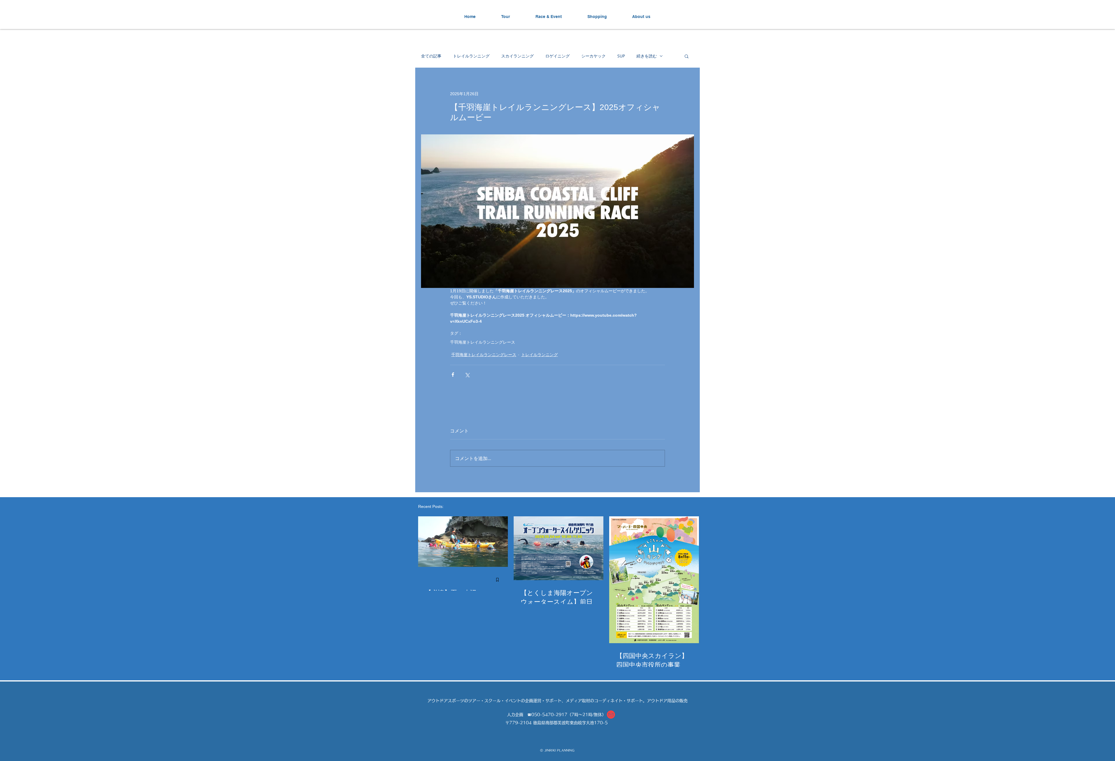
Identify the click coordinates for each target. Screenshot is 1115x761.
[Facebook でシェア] (453, 374)
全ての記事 (431, 56)
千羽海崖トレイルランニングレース (482, 342)
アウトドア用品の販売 (667, 701)
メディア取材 (578, 701)
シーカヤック (593, 56)
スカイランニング (517, 56)
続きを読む (646, 56)
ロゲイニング (557, 56)
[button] (686, 56)
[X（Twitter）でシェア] (467, 374)
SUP (621, 56)
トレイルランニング (471, 56)
